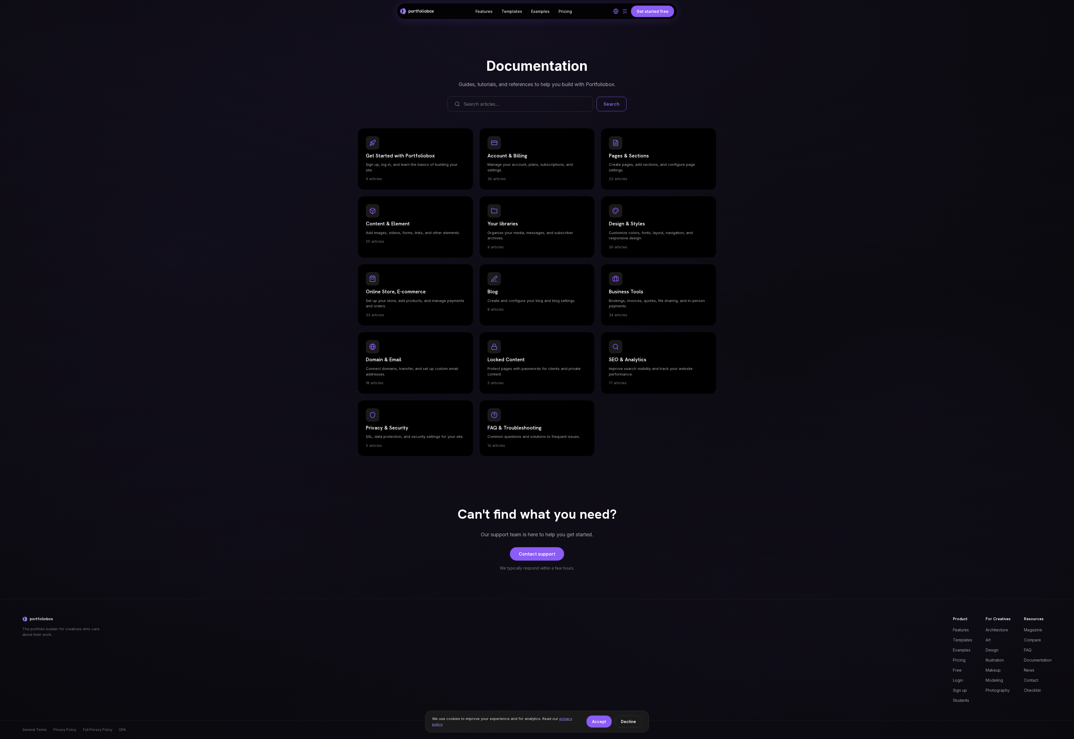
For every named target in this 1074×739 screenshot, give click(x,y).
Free (957, 670)
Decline (628, 721)
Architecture (997, 629)
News (1029, 670)
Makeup (993, 670)
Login (958, 680)
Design (992, 650)
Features (484, 11)
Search (612, 104)
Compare (1032, 640)
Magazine (1033, 629)
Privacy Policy (64, 730)
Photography (998, 690)
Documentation (1038, 660)
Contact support (537, 554)
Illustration (995, 660)
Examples (540, 11)
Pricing (565, 11)
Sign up (960, 690)
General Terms (34, 730)
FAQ (1027, 650)
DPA (122, 730)
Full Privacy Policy (97, 730)
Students (961, 700)
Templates (511, 11)
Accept (599, 721)
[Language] (616, 11)
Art (988, 640)
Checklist (1032, 690)
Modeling (994, 680)
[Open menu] (625, 11)
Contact (1031, 680)
